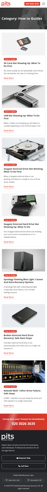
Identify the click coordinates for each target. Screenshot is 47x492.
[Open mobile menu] (43, 3)
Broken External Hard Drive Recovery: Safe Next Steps (18, 337)
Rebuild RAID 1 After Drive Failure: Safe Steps (22, 392)
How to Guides (10, 59)
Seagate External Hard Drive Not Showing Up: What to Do (21, 225)
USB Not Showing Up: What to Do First (21, 117)
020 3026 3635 (23, 423)
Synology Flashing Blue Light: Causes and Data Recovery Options (23, 281)
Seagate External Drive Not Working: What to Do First (23, 170)
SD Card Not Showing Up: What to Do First (22, 64)
